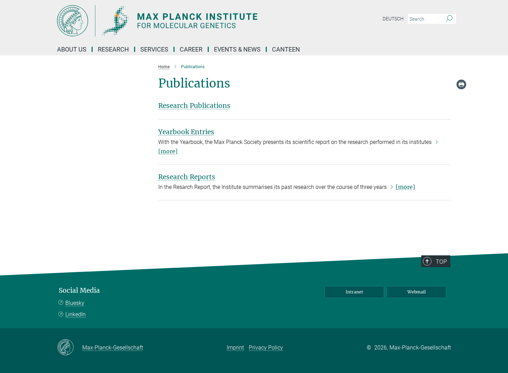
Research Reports (186, 177)
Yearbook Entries (186, 132)
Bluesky (74, 303)
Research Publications (194, 105)
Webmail (416, 291)
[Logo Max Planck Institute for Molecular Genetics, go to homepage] (186, 20)
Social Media (79, 290)
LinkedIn (75, 314)
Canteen (286, 49)
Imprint (235, 347)
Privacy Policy (266, 347)
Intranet (354, 291)
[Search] (449, 19)
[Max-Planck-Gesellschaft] (69, 347)
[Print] (461, 84)
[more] (405, 186)
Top (441, 261)
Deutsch (393, 18)
